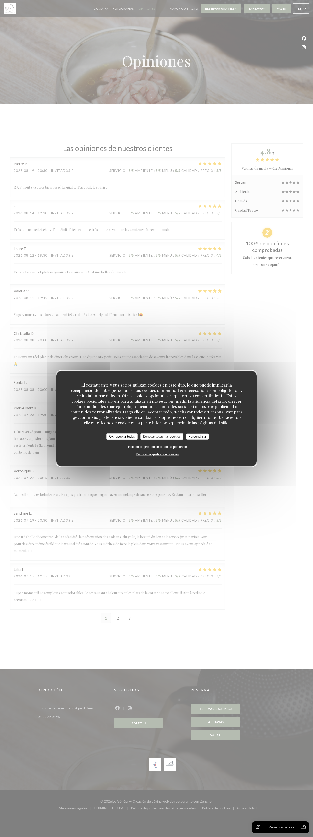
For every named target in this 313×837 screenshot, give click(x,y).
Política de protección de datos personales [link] (158, 447)
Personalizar (197, 436)
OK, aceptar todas (122, 436)
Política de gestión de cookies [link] (157, 454)
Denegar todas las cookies (162, 436)
